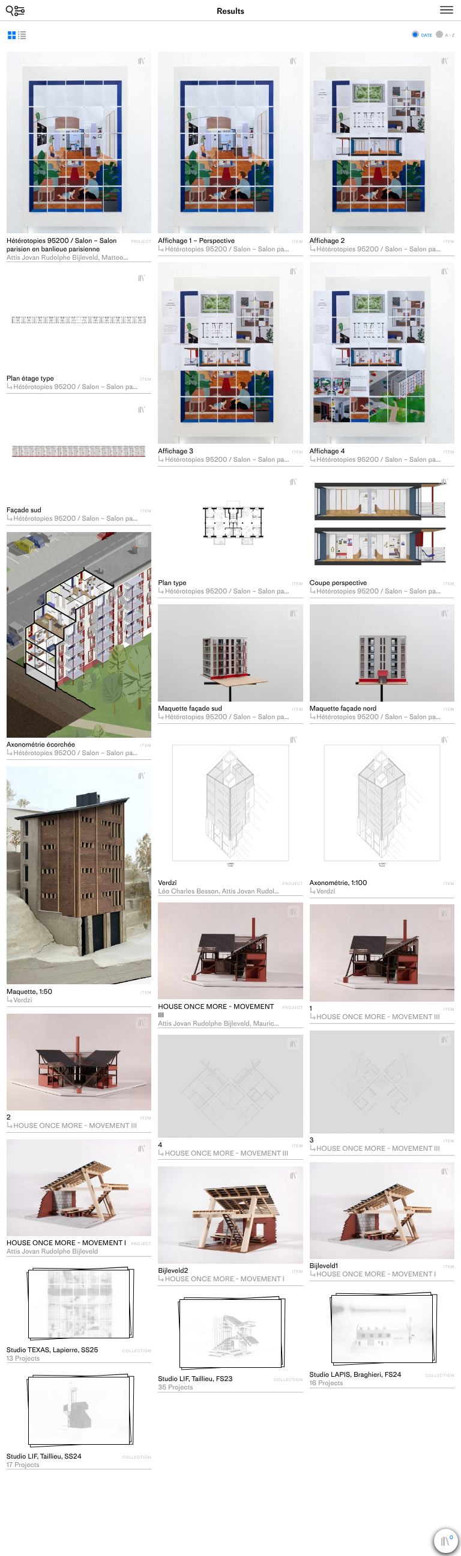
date (426, 35)
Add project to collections (145, 61)
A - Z (450, 35)
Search (15, 10)
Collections (451, 1543)
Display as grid (12, 35)
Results (230, 11)
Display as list (22, 35)
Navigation (458, 8)
